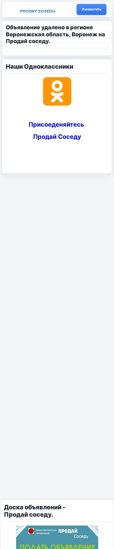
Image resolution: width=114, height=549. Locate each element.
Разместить (91, 9)
